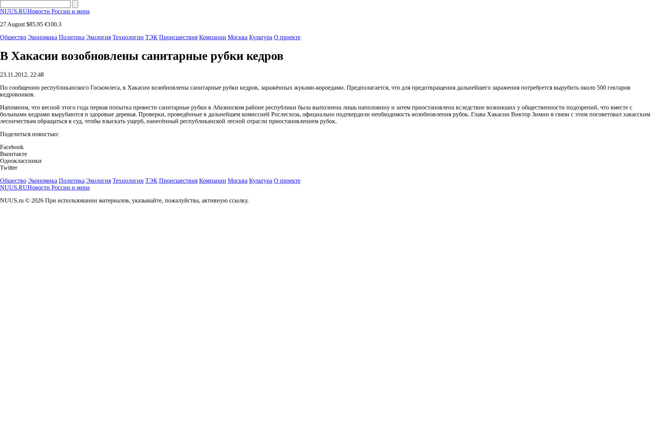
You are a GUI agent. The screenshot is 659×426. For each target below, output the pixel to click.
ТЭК (151, 37)
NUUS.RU (45, 11)
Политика (72, 37)
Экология (98, 37)
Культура (260, 37)
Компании (212, 37)
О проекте (287, 37)
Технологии (128, 37)
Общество (13, 37)
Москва (238, 37)
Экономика (42, 37)
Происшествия (178, 37)
